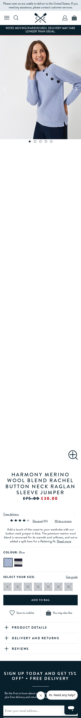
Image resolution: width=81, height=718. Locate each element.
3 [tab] (40, 141)
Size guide (72, 577)
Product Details (29, 627)
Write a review (63, 521)
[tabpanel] (40, 89)
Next (76, 89)
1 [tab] (29, 141)
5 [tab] (51, 141)
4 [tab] (46, 141)
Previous (5, 89)
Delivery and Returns (35, 638)
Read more (64, 541)
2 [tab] (35, 141)
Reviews (37, 521)
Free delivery (11, 514)
